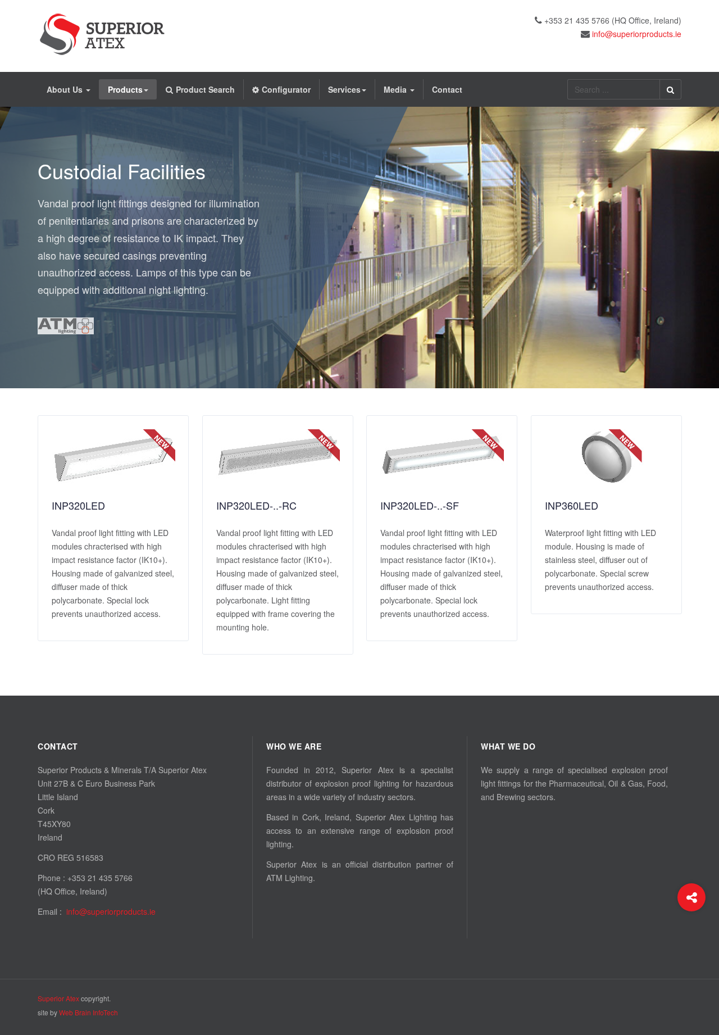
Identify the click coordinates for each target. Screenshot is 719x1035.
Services (344, 89)
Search (670, 89)
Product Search (205, 89)
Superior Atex (58, 998)
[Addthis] (691, 897)
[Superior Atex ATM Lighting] (102, 34)
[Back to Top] (692, 943)
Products (125, 89)
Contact (447, 89)
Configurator (286, 89)
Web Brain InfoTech (88, 1012)
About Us (66, 89)
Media (396, 89)
